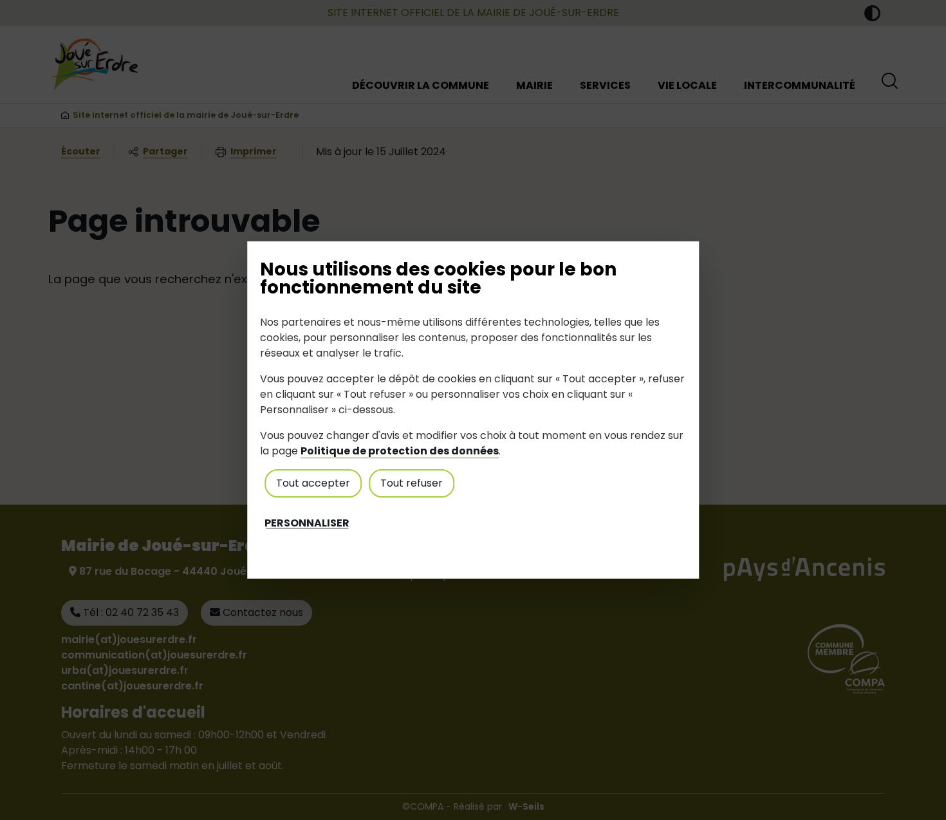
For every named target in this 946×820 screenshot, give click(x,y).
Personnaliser (306, 523)
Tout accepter (313, 483)
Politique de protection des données (400, 450)
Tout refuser (411, 483)
